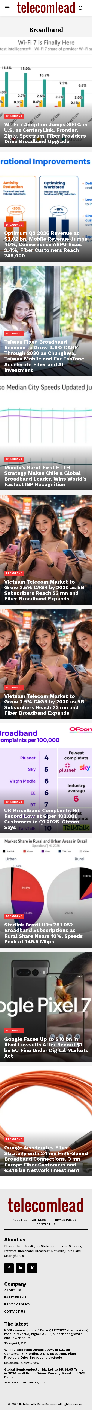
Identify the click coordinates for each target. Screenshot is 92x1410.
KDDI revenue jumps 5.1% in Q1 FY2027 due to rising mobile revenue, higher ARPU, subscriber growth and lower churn (46, 1334)
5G (5, 1343)
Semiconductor (15, 1382)
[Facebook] (9, 1268)
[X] (32, 1268)
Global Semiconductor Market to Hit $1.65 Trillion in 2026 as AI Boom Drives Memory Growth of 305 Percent (44, 1373)
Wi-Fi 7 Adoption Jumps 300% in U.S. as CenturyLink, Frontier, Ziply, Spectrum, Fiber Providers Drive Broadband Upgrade (40, 1353)
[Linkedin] (20, 1268)
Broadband (14, 116)
